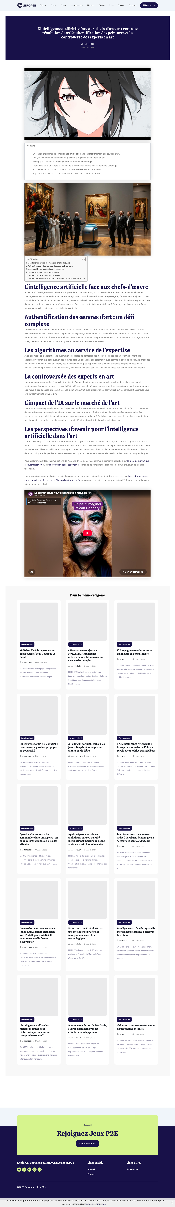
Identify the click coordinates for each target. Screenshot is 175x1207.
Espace (63, 5)
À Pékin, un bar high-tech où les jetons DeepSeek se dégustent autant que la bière (86, 747)
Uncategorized (27, 644)
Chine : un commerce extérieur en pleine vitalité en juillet (136, 1027)
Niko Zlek (28, 663)
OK (104, 1204)
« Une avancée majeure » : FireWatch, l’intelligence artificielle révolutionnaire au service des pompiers (85, 655)
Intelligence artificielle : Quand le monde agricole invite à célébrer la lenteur (136, 932)
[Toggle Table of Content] (82, 259)
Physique (91, 5)
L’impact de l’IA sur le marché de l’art (44, 275)
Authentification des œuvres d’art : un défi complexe (51, 266)
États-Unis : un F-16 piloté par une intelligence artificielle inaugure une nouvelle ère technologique (85, 933)
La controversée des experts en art (43, 272)
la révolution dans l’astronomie (64, 464)
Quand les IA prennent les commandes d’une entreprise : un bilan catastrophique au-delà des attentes (39, 839)
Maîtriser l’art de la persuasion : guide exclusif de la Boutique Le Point (38, 654)
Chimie (53, 5)
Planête (102, 5)
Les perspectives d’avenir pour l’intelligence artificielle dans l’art (56, 278)
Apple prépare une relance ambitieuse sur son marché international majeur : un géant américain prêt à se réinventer (86, 839)
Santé (111, 5)
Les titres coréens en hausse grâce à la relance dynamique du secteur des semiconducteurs (135, 838)
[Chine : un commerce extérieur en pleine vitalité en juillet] (136, 997)
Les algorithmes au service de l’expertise (46, 269)
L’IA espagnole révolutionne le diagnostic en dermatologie (134, 652)
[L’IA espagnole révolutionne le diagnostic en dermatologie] (136, 622)
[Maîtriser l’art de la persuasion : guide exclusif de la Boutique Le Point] (39, 622)
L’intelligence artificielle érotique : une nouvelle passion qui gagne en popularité (39, 747)
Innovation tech (77, 5)
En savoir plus (93, 1204)
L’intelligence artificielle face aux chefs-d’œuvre (49, 263)
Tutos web (133, 5)
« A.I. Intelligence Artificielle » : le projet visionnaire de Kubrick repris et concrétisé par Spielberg (136, 747)
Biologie (43, 5)
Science (121, 5)
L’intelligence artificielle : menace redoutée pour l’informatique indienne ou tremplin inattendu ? (35, 1030)
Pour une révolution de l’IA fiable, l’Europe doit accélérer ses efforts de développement (87, 1029)
